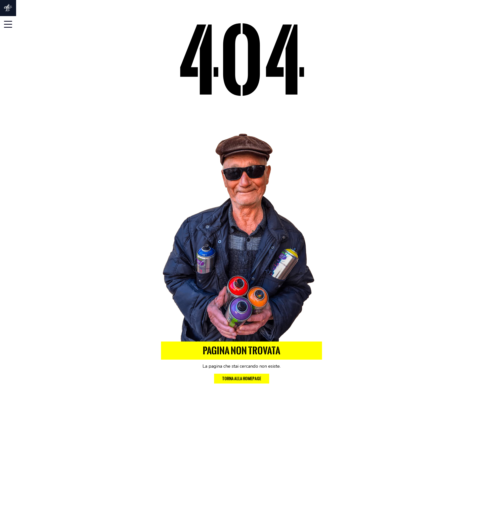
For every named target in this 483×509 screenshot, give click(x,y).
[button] (8, 24)
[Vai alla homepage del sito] (8, 8)
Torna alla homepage (241, 378)
